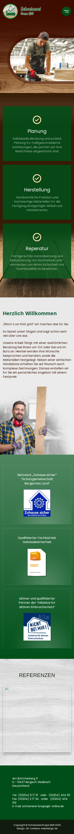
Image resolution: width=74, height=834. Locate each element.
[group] (37, 720)
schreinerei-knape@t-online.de (43, 806)
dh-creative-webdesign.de (41, 828)
